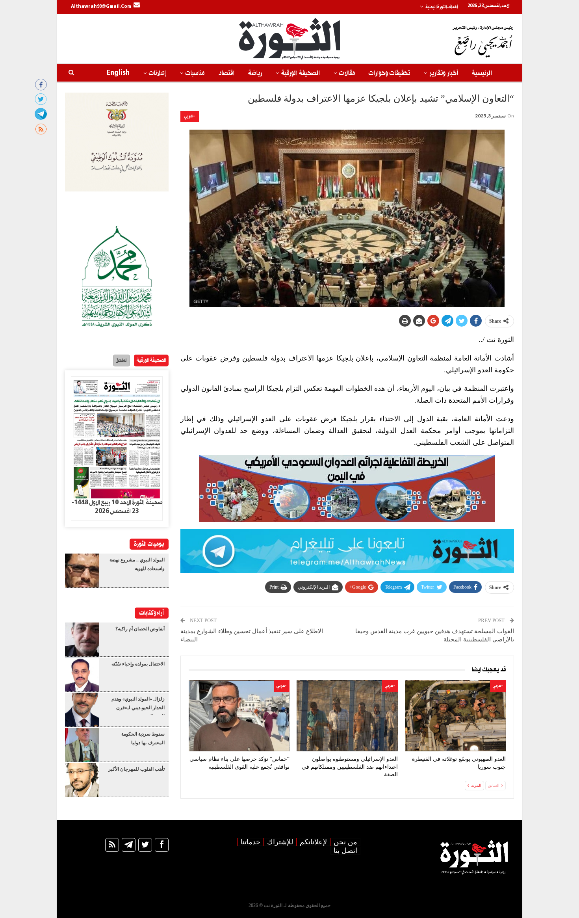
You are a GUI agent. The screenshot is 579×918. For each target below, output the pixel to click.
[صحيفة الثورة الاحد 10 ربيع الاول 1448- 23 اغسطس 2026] (116, 438)
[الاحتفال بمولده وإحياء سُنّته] (82, 674)
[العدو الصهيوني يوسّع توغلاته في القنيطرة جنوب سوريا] (455, 715)
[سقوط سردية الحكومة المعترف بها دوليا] (82, 745)
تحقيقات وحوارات (389, 73)
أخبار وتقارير (443, 73)
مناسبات (195, 73)
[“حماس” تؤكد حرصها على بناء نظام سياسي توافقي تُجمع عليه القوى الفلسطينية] (239, 715)
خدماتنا (250, 842)
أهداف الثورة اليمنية (441, 7)
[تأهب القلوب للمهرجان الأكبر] (82, 780)
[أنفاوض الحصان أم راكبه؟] (82, 639)
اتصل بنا (345, 851)
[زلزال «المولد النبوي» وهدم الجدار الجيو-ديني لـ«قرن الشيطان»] (82, 710)
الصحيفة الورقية (300, 73)
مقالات (347, 73)
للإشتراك (280, 842)
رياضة (255, 73)
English (118, 73)
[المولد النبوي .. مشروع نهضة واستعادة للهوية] (82, 570)
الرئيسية (482, 73)
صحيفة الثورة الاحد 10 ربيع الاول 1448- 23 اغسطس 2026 (117, 507)
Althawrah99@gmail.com (101, 6)
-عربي (189, 116)
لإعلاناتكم (313, 842)
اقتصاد (226, 73)
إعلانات (157, 73)
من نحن (345, 842)
